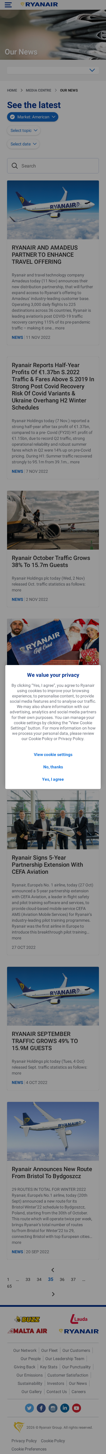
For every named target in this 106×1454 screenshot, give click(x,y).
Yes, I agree (53, 779)
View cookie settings (53, 754)
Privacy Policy (70, 738)
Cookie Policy (41, 738)
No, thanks (53, 767)
